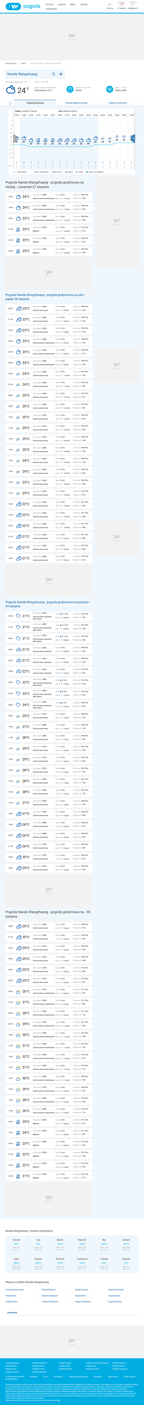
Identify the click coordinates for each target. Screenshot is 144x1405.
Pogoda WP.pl (11, 63)
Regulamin (98, 1377)
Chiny (23, 63)
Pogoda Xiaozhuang (83, 1301)
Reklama (33, 1377)
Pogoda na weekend (118, 102)
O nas (45, 1377)
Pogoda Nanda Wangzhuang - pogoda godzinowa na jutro (44, 295)
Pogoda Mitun (80, 1295)
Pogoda (32, 6)
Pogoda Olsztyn (118, 1366)
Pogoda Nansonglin (116, 1289)
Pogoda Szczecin (92, 1369)
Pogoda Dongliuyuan (50, 1295)
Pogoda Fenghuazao (50, 1301)
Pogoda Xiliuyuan (48, 1289)
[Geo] (61, 74)
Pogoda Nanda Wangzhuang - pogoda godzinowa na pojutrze (47, 602)
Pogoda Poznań (38, 1369)
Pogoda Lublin (64, 1366)
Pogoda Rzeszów (66, 1369)
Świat (73, 4)
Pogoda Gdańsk (65, 1363)
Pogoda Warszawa (119, 1369)
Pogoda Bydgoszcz (39, 1363)
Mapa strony (113, 1377)
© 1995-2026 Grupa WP (14, 1377)
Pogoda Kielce (11, 1366)
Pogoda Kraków (38, 1366)
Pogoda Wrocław (12, 1372)
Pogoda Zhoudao (81, 1289)
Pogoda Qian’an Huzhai (14, 1289)
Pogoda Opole (11, 1369)
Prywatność (58, 1377)
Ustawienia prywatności (78, 1377)
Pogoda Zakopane (39, 1372)
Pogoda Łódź (91, 1366)
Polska (49, 4)
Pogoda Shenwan (115, 1301)
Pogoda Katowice (119, 1363)
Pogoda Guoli (10, 1295)
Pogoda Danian (11, 1301)
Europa (61, 4)
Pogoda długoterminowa (76, 102)
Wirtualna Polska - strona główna (13, 6)
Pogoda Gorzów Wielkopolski (97, 1363)
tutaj (58, 1400)
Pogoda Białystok (12, 1363)
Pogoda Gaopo (114, 1295)
